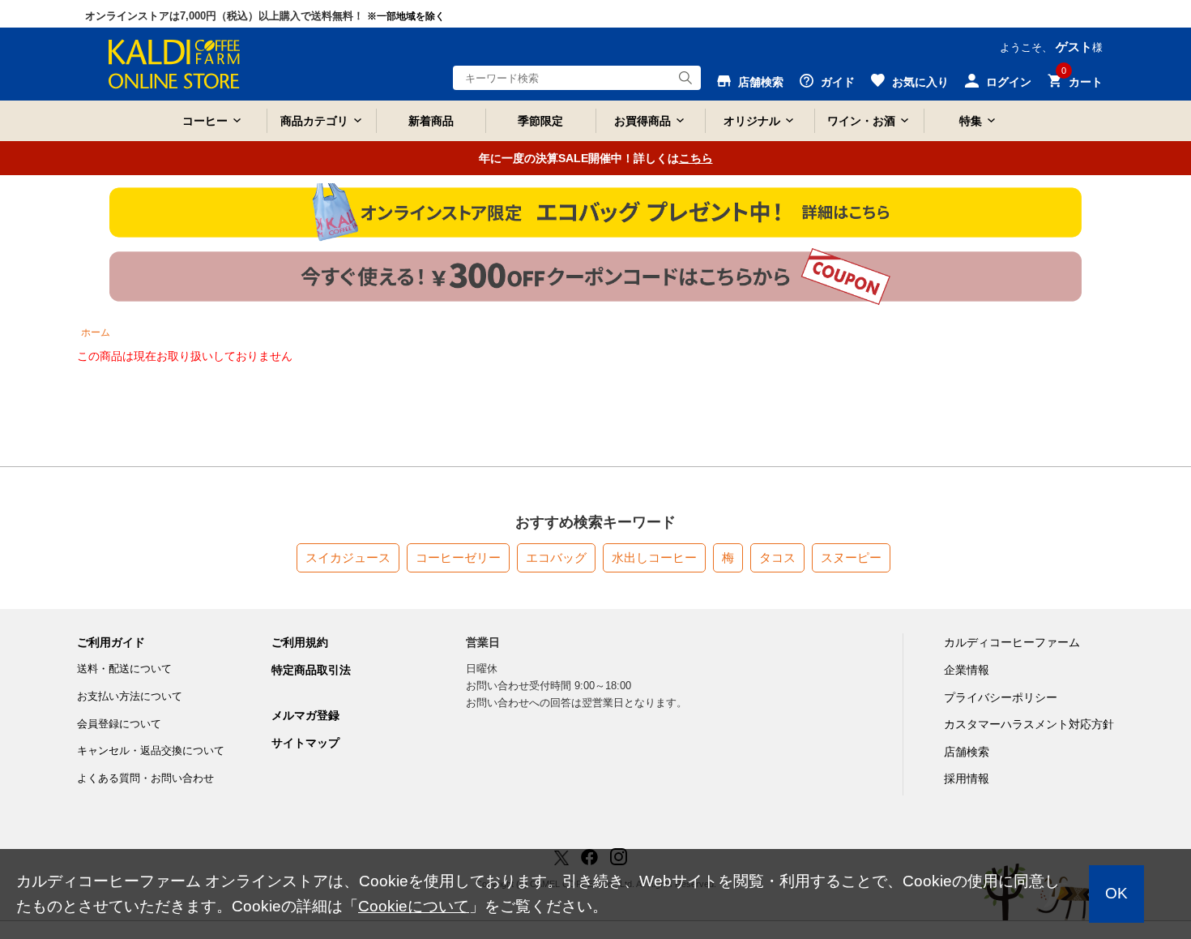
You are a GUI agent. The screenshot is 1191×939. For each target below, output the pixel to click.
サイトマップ (305, 742)
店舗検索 (966, 751)
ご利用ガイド (111, 642)
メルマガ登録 (305, 715)
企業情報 (966, 669)
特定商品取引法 (311, 669)
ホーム (95, 332)
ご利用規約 (299, 642)
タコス (777, 557)
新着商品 (431, 120)
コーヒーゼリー (458, 557)
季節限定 (540, 120)
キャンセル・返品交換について (150, 750)
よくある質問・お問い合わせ (145, 778)
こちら (696, 158)
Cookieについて (413, 906)
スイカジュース (348, 557)
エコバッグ (556, 557)
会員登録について (119, 724)
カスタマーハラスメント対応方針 (1029, 724)
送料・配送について (124, 668)
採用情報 (966, 778)
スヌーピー (851, 557)
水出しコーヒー (654, 557)
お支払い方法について (129, 696)
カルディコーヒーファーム (1012, 642)
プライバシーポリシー (1000, 697)
